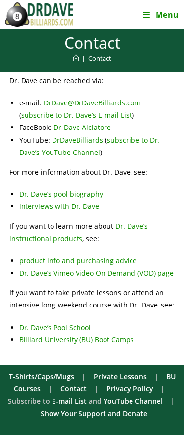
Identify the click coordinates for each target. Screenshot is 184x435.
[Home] (76, 58)
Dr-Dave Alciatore (82, 127)
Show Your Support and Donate (94, 413)
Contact (99, 58)
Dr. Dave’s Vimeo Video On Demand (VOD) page (96, 273)
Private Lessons (120, 376)
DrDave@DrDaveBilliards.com (92, 102)
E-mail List (69, 401)
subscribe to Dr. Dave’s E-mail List (76, 115)
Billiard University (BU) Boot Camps (76, 339)
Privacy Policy (129, 388)
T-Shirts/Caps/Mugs (41, 376)
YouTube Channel (133, 401)
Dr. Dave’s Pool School (55, 327)
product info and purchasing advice (78, 260)
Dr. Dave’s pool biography (61, 194)
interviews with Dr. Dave (59, 206)
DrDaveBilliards (77, 140)
